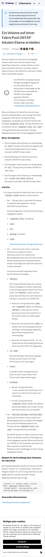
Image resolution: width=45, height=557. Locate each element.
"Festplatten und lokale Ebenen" (27, 106)
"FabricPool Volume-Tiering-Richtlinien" (26, 244)
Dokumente (25, 3)
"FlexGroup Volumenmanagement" (16, 502)
